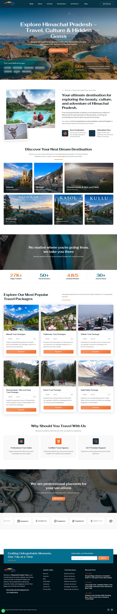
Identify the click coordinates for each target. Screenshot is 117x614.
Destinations (61, 4)
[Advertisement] (51, 542)
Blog (85, 4)
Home (31, 4)
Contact (50, 4)
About (40, 4)
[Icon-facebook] (108, 609)
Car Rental (74, 4)
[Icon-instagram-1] (111, 609)
